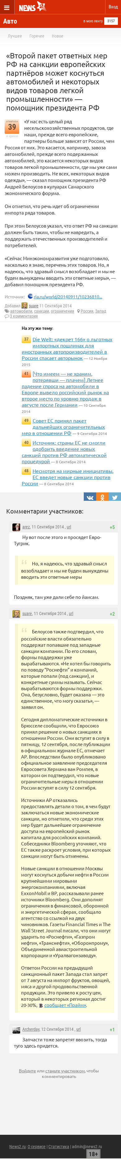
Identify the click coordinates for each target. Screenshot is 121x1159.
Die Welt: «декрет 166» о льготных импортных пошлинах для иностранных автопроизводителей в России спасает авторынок (67, 348)
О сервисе (37, 1146)
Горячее (36, 36)
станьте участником (65, 1070)
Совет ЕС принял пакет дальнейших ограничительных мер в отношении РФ (63, 426)
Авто (10, 21)
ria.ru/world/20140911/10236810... (68, 296)
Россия (87, 311)
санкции (41, 311)
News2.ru (17, 1146)
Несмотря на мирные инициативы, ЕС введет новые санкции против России (68, 477)
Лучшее (15, 36)
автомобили (21, 311)
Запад (100, 311)
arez (26, 526)
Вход (113, 7)
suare (33, 305)
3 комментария (24, 316)
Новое (57, 36)
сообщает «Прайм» (65, 1005)
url (69, 526)
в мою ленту (93, 21)
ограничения (62, 311)
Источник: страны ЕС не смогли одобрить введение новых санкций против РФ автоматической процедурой (64, 451)
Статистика (58, 1146)
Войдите (27, 1070)
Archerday (30, 1029)
